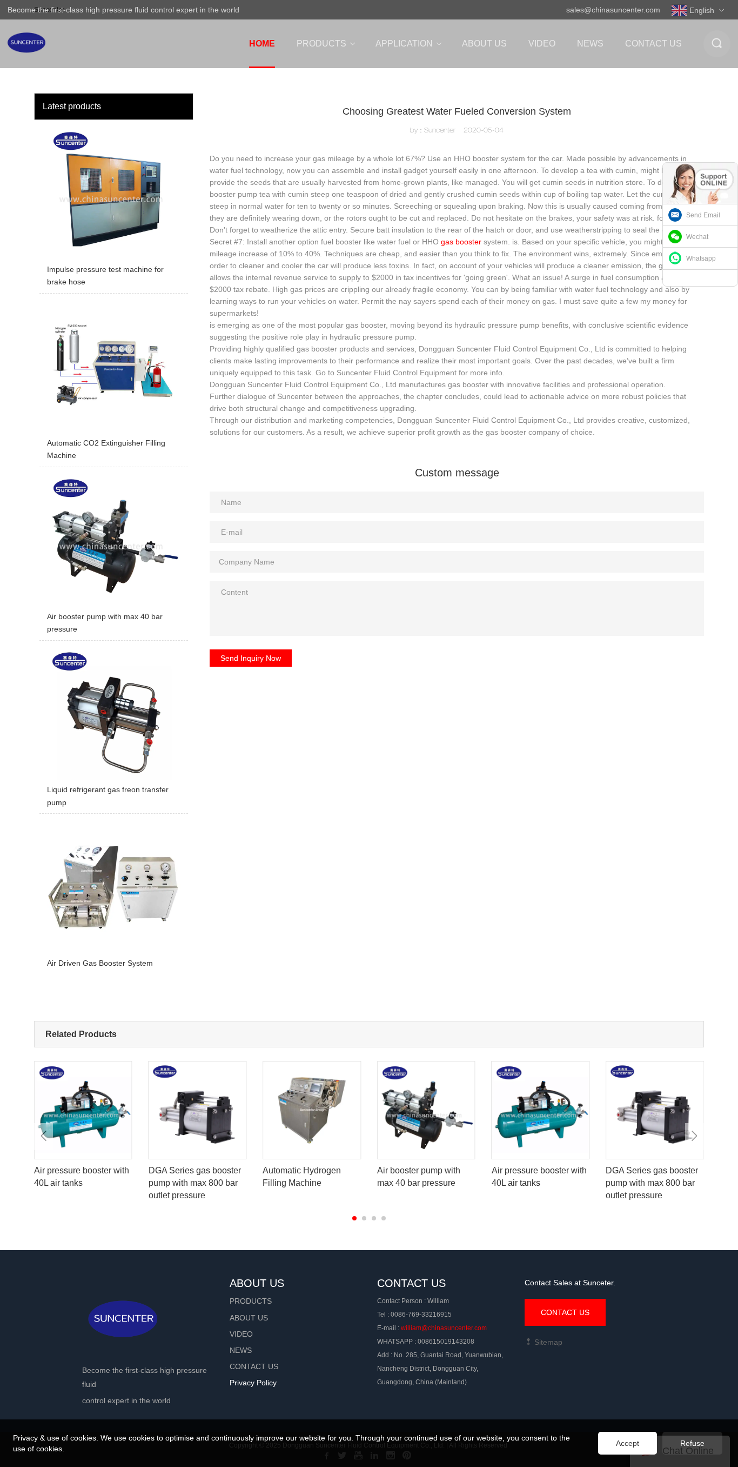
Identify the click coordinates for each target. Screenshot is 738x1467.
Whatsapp (701, 258)
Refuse (692, 1443)
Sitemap (547, 1342)
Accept (627, 1443)
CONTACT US (565, 1312)
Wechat (697, 237)
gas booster (461, 241)
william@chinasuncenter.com (444, 1328)
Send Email (703, 215)
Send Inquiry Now (250, 658)
